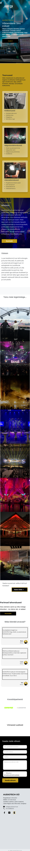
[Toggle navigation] (25, 6)
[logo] (8, 6)
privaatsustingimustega (11, 850)
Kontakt (10, 45)
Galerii (10, 41)
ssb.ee (8, 803)
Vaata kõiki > (19, 590)
